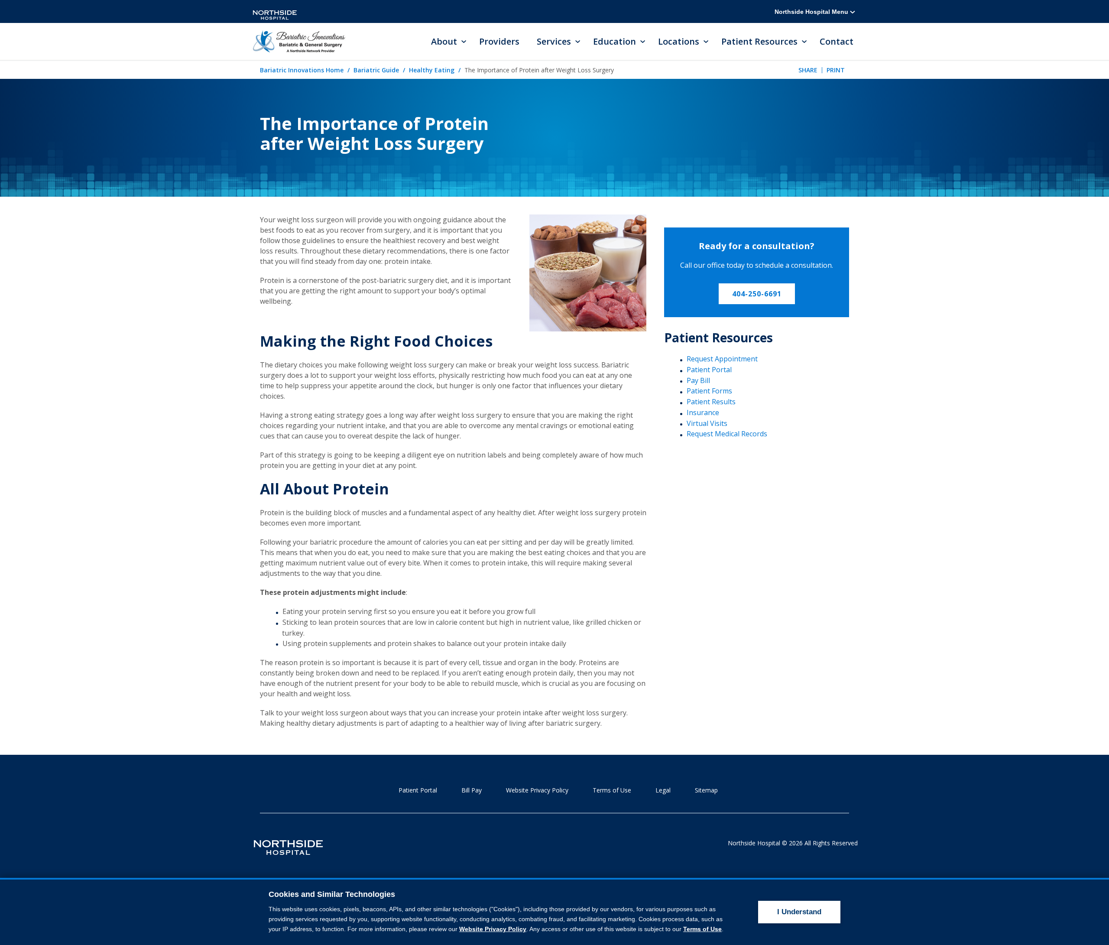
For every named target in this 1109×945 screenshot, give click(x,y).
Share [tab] (807, 70)
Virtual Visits (707, 423)
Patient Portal (709, 369)
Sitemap (706, 790)
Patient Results (711, 401)
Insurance (703, 412)
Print (836, 70)
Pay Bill (698, 380)
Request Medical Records (727, 433)
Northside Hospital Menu (812, 11)
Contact (836, 41)
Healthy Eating (431, 70)
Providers (499, 41)
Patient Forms (709, 391)
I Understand (799, 912)
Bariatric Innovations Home (302, 70)
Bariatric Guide (376, 70)
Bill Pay (471, 790)
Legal (663, 790)
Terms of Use (612, 790)
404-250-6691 (756, 294)
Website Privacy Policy (537, 790)
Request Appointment (722, 359)
